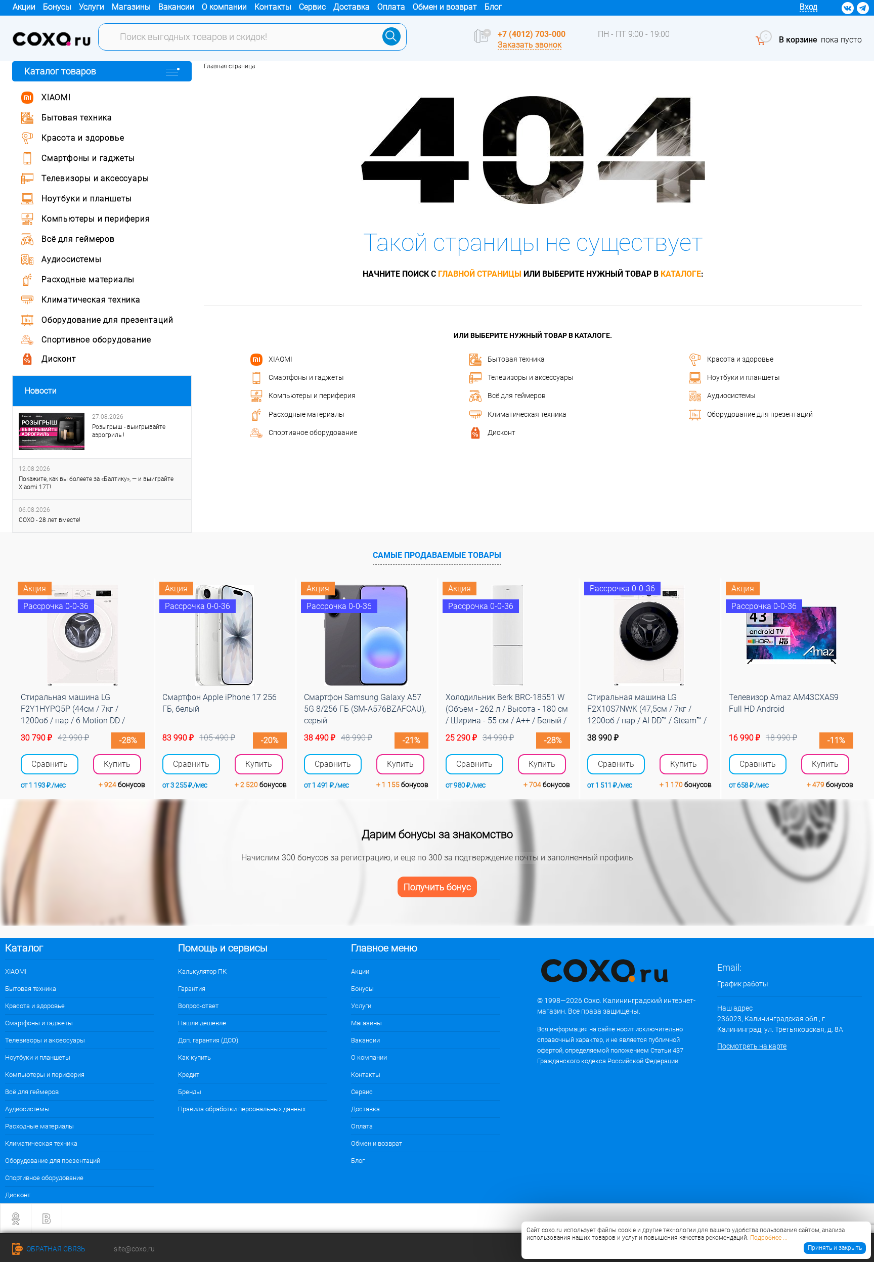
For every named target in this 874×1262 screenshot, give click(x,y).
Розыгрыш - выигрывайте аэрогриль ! (128, 431)
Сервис (312, 7)
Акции (24, 7)
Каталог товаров (60, 71)
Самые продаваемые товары (437, 555)
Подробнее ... (769, 1237)
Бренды (189, 1092)
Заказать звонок (529, 45)
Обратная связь (55, 1249)
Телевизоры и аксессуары (531, 377)
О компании (224, 7)
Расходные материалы (306, 414)
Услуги (91, 7)
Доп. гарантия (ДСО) (208, 1040)
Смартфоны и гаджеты (306, 377)
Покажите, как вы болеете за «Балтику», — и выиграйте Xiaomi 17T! (96, 483)
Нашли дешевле (202, 1023)
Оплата (391, 7)
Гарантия (191, 988)
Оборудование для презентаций (760, 414)
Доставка (351, 7)
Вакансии (176, 7)
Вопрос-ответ (198, 1006)
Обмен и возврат (445, 7)
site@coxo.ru (134, 1249)
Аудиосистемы (731, 395)
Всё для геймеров (517, 395)
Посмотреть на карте (751, 1046)
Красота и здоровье (740, 359)
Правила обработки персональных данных (241, 1109)
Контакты (272, 7)
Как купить (194, 1057)
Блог (493, 7)
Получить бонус (437, 887)
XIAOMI (280, 359)
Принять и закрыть (835, 1247)
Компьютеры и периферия (312, 395)
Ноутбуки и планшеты (743, 377)
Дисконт (501, 432)
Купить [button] (117, 764)
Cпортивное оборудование (313, 432)
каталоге (681, 274)
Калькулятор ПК (202, 971)
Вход (808, 7)
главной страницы (479, 274)
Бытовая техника (516, 359)
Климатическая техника (527, 414)
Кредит (188, 1074)
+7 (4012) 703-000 (531, 34)
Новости (41, 391)
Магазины (131, 7)
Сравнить (49, 764)
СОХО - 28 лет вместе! (49, 520)
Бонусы (57, 7)
